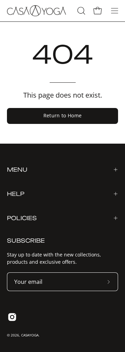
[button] (80, 11)
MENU (17, 169)
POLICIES (22, 218)
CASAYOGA (30, 335)
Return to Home (62, 115)
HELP (15, 193)
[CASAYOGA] (36, 10)
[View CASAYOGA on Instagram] (12, 317)
